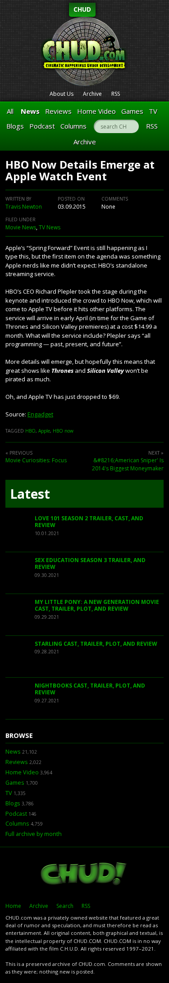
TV (153, 111)
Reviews (58, 111)
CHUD (82, 9)
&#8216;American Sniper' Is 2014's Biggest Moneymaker (128, 464)
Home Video (96, 111)
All (10, 111)
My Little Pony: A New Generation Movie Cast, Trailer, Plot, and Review (97, 605)
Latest (30, 493)
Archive (92, 94)
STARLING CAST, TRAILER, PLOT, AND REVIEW (96, 644)
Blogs (15, 125)
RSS (115, 94)
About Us (61, 94)
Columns (73, 125)
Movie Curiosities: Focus (36, 460)
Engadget (40, 414)
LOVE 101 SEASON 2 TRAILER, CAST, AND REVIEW (89, 521)
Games (132, 111)
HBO (30, 431)
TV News (49, 227)
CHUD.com (84, 874)
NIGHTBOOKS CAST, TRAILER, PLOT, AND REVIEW (90, 689)
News (30, 111)
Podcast (42, 125)
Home (13, 906)
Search (64, 906)
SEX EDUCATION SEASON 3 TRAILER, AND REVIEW (90, 563)
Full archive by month (33, 834)
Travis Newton (23, 206)
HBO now (63, 431)
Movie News (20, 227)
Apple (44, 431)
